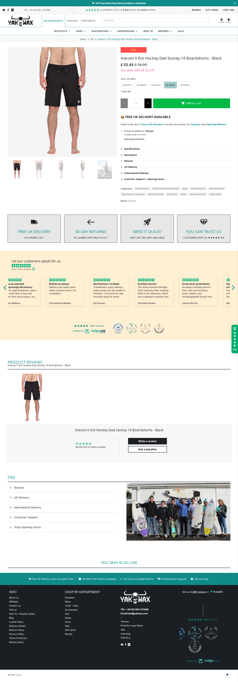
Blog (11, 617)
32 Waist (141, 85)
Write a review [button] (147, 441)
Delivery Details (17, 626)
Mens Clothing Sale (155, 194)
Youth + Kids (71, 605)
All (92, 39)
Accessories (71, 609)
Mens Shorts (172, 194)
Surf (79, 31)
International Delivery (27, 507)
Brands (196, 10)
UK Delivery (21, 497)
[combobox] (155, 20)
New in (148, 31)
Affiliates (13, 601)
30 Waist (127, 85)
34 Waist (156, 85)
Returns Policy (16, 630)
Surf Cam (228, 10)
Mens (68, 601)
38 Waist (185, 85)
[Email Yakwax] (3, 10)
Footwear (88, 20)
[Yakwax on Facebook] (8, 10)
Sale (181, 31)
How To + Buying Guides (22, 613)
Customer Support (26, 517)
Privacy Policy (16, 634)
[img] (120, 265)
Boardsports (53, 21)
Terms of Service (18, 638)
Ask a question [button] (147, 449)
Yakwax (18, 675)
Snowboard (126, 31)
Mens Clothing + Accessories (133, 194)
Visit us (13, 609)
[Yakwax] (20, 21)
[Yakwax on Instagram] (12, 10)
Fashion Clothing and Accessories (165, 189)
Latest (184, 189)
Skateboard (100, 31)
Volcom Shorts (215, 194)
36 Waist (170, 85)
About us (13, 597)
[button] (235, 339)
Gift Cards (211, 10)
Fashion (72, 20)
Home (83, 39)
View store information (134, 139)
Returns (19, 487)
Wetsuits (60, 31)
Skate (68, 617)
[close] (234, 3)
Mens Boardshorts (198, 189)
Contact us (15, 605)
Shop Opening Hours (27, 527)
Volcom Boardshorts (198, 194)
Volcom (183, 194)
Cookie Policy (16, 621)
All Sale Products (142, 189)
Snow (68, 621)
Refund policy (16, 642)
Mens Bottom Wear (216, 189)
